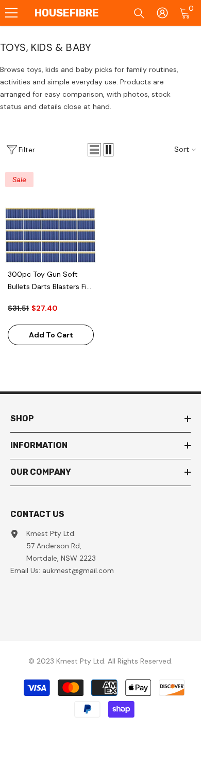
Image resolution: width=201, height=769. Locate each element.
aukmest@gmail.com (78, 570)
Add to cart (51, 334)
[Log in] (162, 13)
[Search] (139, 13)
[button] (94, 149)
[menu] (11, 13)
